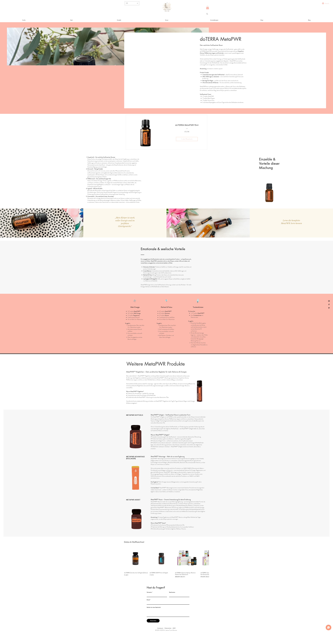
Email (149, 600)
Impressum (160, 628)
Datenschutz (168, 628)
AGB (174, 628)
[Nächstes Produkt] (207, 558)
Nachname (172, 592)
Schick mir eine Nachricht (154, 607)
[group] (166, 562)
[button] (207, 7)
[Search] (207, 14)
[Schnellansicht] (136, 558)
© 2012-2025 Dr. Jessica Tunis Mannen (166, 630)
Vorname (149, 592)
